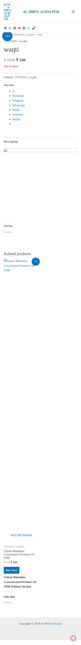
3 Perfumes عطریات (23, 34)
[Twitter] (9, 28)
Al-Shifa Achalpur (51, 623)
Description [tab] (11, 141)
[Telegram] (24, 28)
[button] (76, 28)
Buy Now (11, 570)
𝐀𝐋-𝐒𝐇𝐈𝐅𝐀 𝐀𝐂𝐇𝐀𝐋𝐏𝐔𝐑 (40, 12)
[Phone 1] (33, 28)
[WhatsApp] (28, 28)
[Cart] (5, 28)
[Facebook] (14, 28)
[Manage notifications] (73, 638)
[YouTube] (19, 28)
